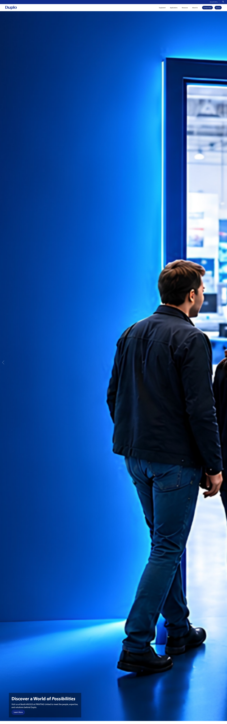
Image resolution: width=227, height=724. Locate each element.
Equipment (162, 7)
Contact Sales (207, 8)
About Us (195, 7)
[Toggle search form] (223, 2)
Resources (185, 7)
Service (218, 8)
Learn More (18, 712)
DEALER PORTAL (214, 2)
